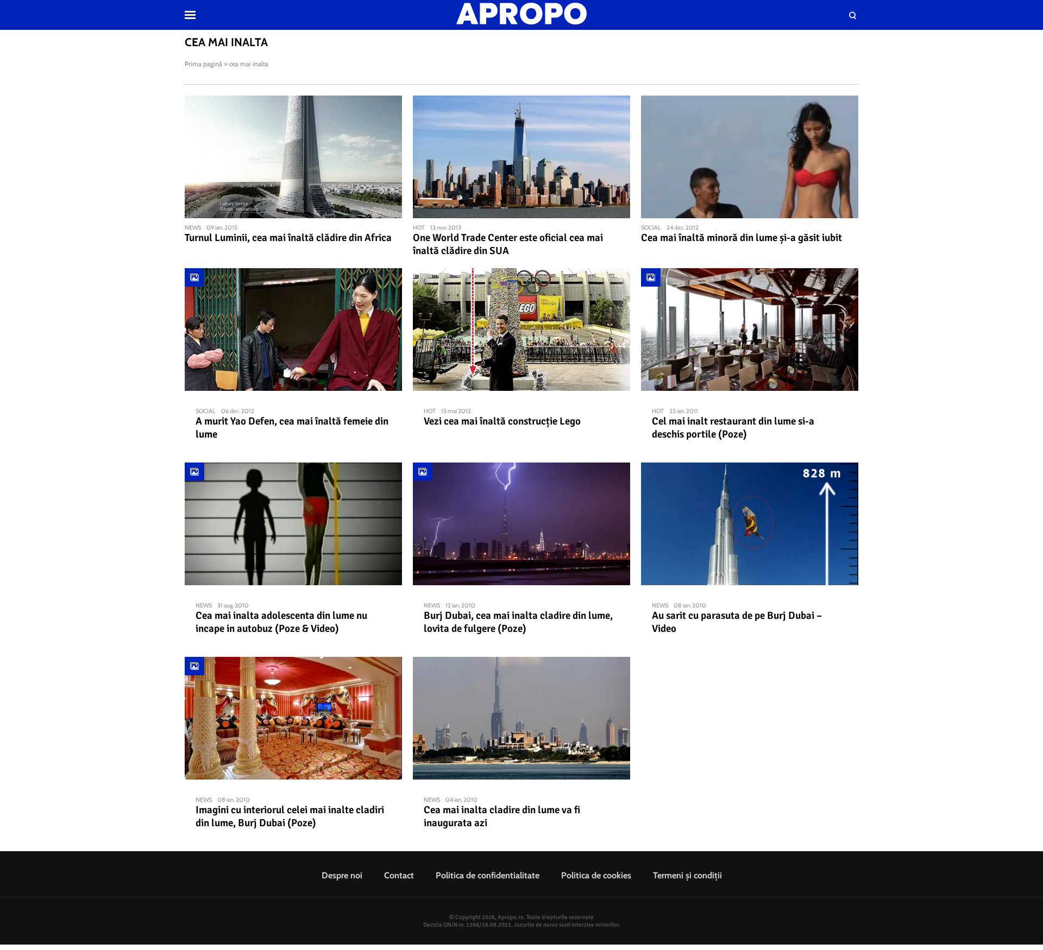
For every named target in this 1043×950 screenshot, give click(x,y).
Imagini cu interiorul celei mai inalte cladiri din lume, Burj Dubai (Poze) (290, 816)
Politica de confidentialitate (487, 875)
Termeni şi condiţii (687, 875)
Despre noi (342, 875)
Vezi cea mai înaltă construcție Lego (502, 421)
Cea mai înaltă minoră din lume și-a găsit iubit (741, 237)
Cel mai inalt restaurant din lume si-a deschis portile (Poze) (733, 428)
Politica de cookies (596, 875)
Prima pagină (203, 64)
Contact (399, 875)
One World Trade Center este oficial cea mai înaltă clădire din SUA (508, 244)
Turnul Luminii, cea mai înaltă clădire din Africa (288, 237)
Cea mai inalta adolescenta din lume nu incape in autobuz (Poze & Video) (281, 622)
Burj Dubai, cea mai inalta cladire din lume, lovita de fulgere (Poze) (518, 622)
